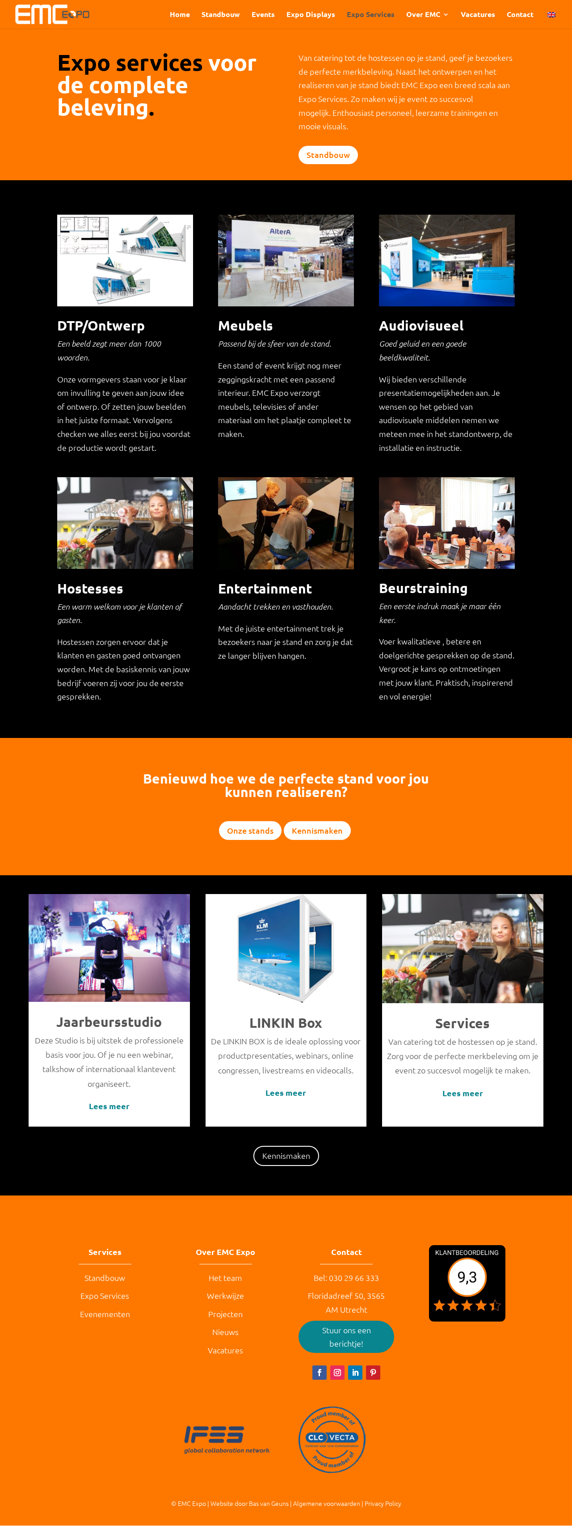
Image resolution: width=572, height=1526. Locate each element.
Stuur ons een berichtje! (346, 1337)
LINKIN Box (285, 1022)
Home (180, 15)
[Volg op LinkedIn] (355, 1372)
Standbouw (221, 15)
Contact (520, 15)
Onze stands (250, 830)
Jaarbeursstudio (109, 1021)
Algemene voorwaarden (326, 1503)
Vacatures (478, 15)
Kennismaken (317, 830)
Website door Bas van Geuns (249, 1503)
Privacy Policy (383, 1503)
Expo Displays (310, 15)
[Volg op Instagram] (337, 1372)
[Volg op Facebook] (319, 1372)
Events (263, 15)
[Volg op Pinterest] (373, 1372)
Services (462, 1023)
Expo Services (371, 15)
